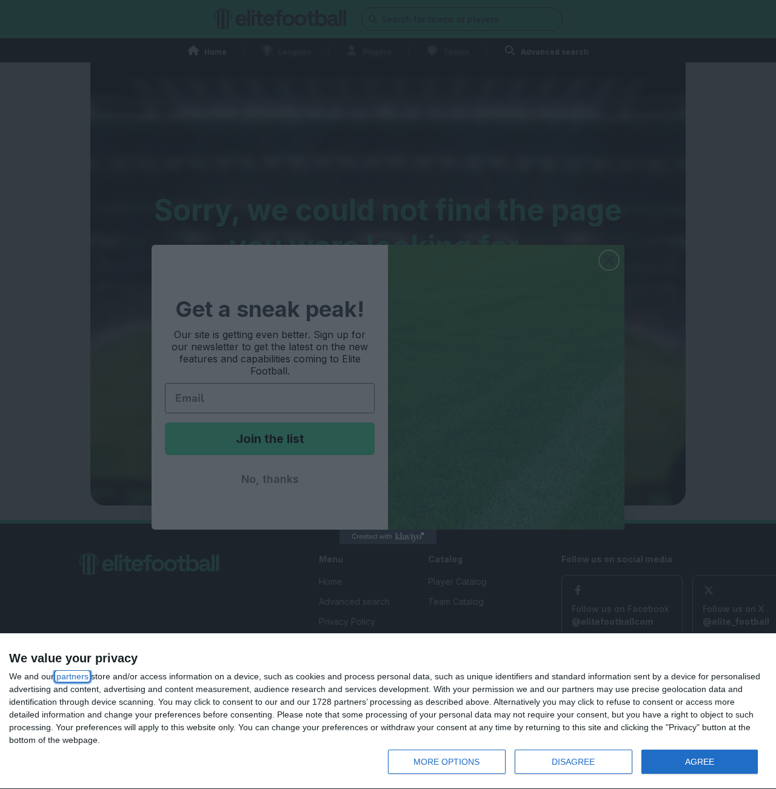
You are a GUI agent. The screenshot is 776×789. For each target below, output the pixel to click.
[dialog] (388, 711)
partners (72, 676)
